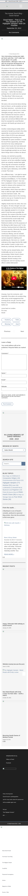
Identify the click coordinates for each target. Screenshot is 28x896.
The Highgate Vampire (7, 862)
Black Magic (7, 476)
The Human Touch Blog (7, 856)
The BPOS (4, 868)
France (19, 480)
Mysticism (7, 490)
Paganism (17, 490)
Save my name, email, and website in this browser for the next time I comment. (13, 396)
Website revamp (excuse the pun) (13, 664)
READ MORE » (9, 554)
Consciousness (9, 480)
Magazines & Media (6, 886)
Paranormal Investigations (8, 874)
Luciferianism (8, 487)
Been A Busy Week (10, 537)
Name (3, 373)
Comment (5, 353)
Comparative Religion (11, 478)
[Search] (23, 463)
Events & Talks (5, 892)
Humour (7, 485)
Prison (6, 492)
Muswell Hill (17, 487)
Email (3, 379)
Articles (4, 880)
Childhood (16, 476)
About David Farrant (6, 850)
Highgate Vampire (11, 483)
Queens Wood (13, 492)
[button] (20, 6)
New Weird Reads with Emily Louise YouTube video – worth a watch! (13, 693)
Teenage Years (8, 497)
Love (15, 485)
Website (4, 386)
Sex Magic (20, 494)
